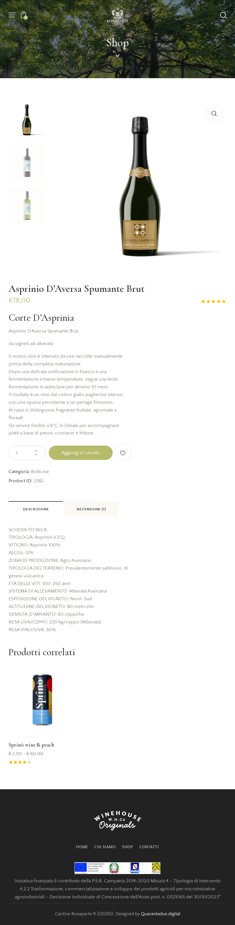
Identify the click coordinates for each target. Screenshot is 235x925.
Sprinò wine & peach (31, 744)
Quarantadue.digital (160, 913)
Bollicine (40, 471)
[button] (12, 15)
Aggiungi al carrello (81, 452)
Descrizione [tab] (36, 509)
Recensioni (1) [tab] (91, 509)
